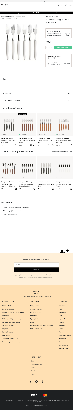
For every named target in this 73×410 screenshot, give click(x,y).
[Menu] (70, 5)
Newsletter (5, 315)
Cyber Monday (63, 345)
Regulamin (5, 328)
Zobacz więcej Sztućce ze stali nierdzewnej (16, 207)
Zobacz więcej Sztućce (10, 214)
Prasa (32, 374)
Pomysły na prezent (65, 335)
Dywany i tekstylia (35, 319)
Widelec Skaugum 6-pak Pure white (11, 18)
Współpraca (34, 371)
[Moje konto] (58, 5)
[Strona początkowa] (4, 5)
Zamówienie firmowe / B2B (10, 338)
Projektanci (62, 312)
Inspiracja (62, 306)
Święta (61, 328)
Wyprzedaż (62, 319)
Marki (60, 309)
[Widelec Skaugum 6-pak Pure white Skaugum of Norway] (21, 42)
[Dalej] (40, 42)
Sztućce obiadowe (20, 16)
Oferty (61, 315)
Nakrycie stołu (5, 16)
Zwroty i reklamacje (8, 309)
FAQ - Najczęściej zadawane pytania (13, 319)
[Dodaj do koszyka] (16, 145)
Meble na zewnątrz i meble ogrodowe (41, 325)
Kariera (33, 367)
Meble (32, 322)
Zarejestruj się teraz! (67, 34)
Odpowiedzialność (36, 364)
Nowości (61, 322)
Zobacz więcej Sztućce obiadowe (13, 211)
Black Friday (62, 342)
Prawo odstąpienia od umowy (11, 342)
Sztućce (12, 16)
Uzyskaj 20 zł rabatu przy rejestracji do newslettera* (38, 1)
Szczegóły (67, 63)
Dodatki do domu (35, 312)
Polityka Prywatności (8, 332)
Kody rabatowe (63, 348)
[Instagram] (36, 381)
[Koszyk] (66, 5)
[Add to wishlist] (31, 145)
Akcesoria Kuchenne (36, 309)
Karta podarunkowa (36, 328)
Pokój (60, 332)
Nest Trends (62, 338)
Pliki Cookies (6, 335)
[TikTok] (42, 381)
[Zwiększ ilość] (52, 47)
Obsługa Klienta (6, 306)
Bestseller (62, 325)
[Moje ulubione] (62, 5)
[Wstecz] (3, 42)
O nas (32, 361)
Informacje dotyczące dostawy (11, 322)
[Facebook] (31, 381)
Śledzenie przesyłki (8, 325)
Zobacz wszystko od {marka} (60, 151)
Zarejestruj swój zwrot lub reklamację (13, 312)
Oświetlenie (33, 315)
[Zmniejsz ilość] (46, 47)
